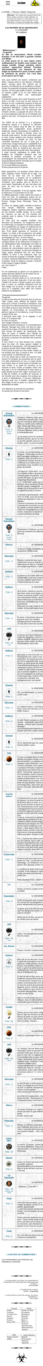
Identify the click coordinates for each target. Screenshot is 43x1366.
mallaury (23, 32)
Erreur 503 (11, 1322)
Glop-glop (9, 556)
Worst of (25, 1322)
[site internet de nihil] (9, 639)
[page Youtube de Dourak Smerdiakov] (9, 426)
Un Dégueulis (9, 1176)
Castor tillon (9, 1139)
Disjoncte (32, 12)
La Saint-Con (12, 1314)
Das (9, 753)
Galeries (10, 1318)
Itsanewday (9, 896)
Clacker (9, 1158)
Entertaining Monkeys (26, 1340)
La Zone (21, 2)
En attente (26, 1312)
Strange (9, 448)
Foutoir (9, 1320)
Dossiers (25, 1316)
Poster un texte (27, 1310)
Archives (25, 1324)
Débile (23, 12)
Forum (9, 1316)
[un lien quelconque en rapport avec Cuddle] (9, 1017)
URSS (9, 1339)
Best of (24, 1320)
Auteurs (25, 1329)
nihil (9, 629)
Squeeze (25, 1343)
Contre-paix (9, 854)
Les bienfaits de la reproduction (21, 28)
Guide (9, 1310)
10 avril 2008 (34, 1291)
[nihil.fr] (24, 1337)
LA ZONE (6, 12)
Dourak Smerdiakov (9, 414)
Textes (29, 1308)
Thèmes (15, 12)
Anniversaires (27, 1326)
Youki (9, 1198)
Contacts (10, 1312)
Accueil (14, 1308)
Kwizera (9, 955)
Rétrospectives (27, 1327)
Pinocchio (9, 1121)
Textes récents (12, 1337)
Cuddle (9, 1007)
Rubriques (26, 1314)
